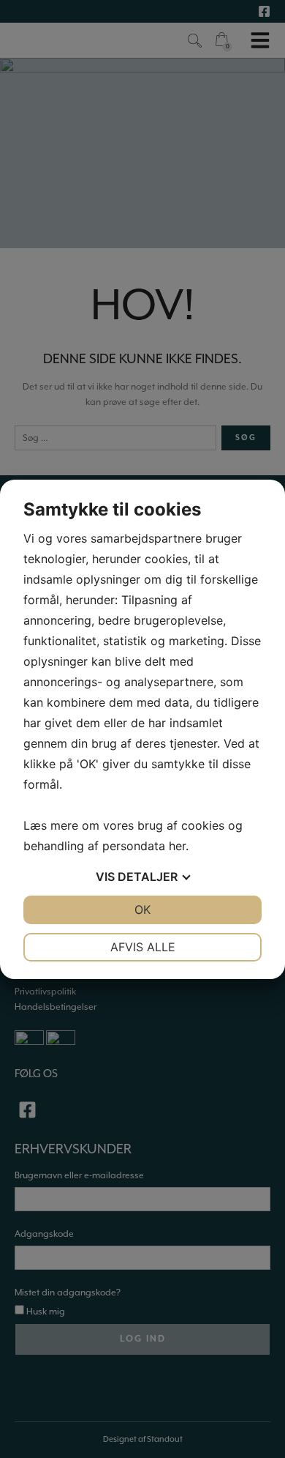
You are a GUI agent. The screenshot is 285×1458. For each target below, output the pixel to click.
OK (142, 909)
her (177, 845)
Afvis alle (142, 947)
